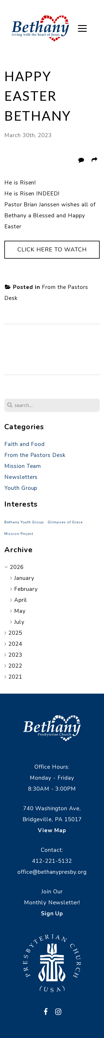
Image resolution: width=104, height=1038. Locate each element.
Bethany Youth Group (24, 522)
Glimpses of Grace (65, 522)
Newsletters (21, 477)
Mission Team (22, 466)
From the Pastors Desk (35, 455)
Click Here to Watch (52, 249)
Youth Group (20, 488)
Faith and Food (24, 444)
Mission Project (18, 533)
